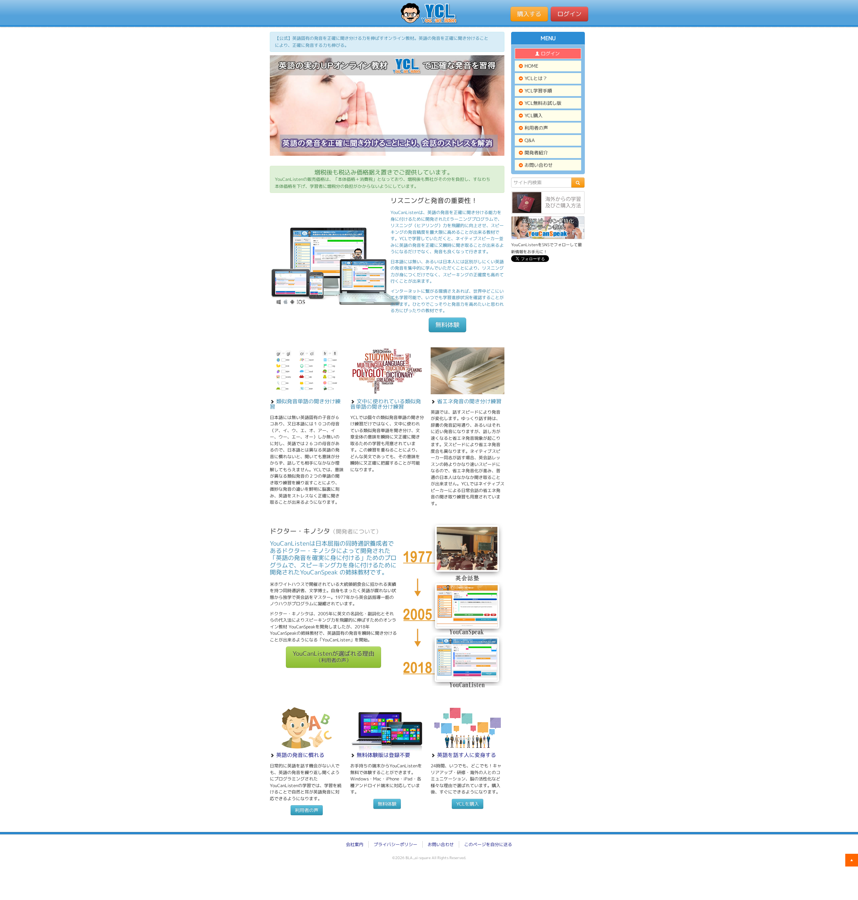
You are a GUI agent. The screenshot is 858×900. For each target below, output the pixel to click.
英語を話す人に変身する (466, 755)
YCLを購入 (467, 804)
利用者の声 (306, 810)
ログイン (569, 14)
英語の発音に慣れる (300, 755)
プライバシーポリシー (395, 844)
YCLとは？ (535, 78)
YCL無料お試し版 (542, 103)
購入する (529, 14)
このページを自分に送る (488, 844)
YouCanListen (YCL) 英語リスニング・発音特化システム (429, 13)
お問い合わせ (538, 165)
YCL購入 (533, 115)
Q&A (529, 140)
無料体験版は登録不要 (383, 755)
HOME (530, 66)
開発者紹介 (535, 152)
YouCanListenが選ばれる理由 (333, 656)
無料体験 (447, 325)
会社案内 (354, 844)
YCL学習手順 (537, 90)
